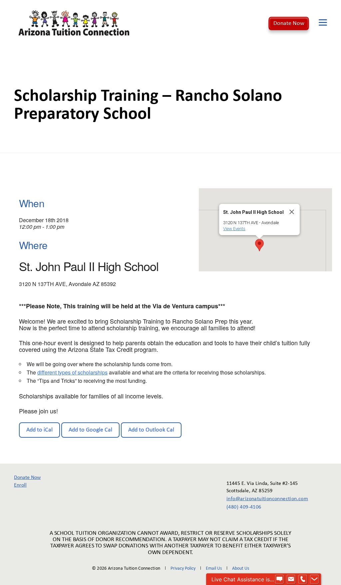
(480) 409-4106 (243, 507)
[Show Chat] (279, 579)
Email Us (214, 568)
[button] (259, 245)
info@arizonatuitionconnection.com (262, 499)
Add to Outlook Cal (151, 430)
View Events (234, 228)
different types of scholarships (72, 372)
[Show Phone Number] (302, 579)
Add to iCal (39, 430)
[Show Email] (291, 579)
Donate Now (288, 23)
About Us (240, 568)
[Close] (292, 212)
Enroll (20, 485)
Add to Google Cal (90, 430)
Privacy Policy (182, 568)
